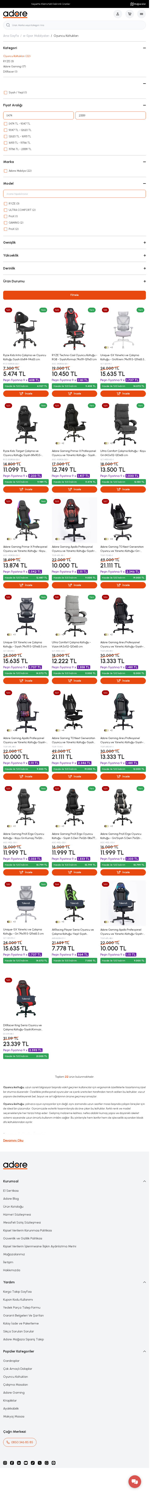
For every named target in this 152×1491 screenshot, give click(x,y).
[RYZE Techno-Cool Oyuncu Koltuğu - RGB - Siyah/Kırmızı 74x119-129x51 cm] (74, 329)
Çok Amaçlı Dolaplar (17, 1369)
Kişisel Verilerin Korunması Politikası (27, 1230)
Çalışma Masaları (15, 1384)
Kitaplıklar (10, 1400)
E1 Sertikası (11, 1191)
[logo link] (15, 14)
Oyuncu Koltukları (15, 1377)
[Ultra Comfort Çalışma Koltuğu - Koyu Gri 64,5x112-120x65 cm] (123, 424)
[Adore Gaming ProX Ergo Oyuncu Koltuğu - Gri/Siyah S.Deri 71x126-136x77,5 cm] (123, 807)
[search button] (8, 25)
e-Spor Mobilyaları (36, 36)
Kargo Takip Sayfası (17, 1291)
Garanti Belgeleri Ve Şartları (23, 1315)
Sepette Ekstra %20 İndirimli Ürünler (50, 4)
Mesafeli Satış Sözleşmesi (22, 1222)
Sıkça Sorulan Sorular (18, 1331)
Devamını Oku (13, 1140)
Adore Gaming (14, 1392)
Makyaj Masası (13, 1416)
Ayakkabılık (11, 1408)
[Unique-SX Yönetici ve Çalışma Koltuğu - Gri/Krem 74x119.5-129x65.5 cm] (123, 329)
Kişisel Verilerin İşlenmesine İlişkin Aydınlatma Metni (39, 1246)
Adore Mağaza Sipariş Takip (23, 1339)
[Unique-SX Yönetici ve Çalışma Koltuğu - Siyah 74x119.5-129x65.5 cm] (26, 616)
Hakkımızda (11, 1270)
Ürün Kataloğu (13, 1206)
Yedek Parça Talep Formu (21, 1307)
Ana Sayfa (11, 36)
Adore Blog (11, 1198)
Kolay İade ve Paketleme (21, 1323)
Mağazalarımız (14, 1254)
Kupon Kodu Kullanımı (18, 1299)
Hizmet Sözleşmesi (17, 1214)
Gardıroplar (11, 1361)
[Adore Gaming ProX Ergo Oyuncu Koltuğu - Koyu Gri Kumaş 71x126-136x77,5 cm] (26, 807)
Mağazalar (140, 4)
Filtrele (74, 295)
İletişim (8, 1262)
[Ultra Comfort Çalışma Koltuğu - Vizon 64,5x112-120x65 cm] (74, 616)
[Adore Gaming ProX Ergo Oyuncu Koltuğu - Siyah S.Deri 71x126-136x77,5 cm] (74, 807)
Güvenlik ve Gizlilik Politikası (22, 1238)
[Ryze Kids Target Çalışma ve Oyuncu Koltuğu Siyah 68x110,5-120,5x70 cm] (26, 424)
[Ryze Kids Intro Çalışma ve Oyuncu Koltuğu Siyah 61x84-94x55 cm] (26, 329)
